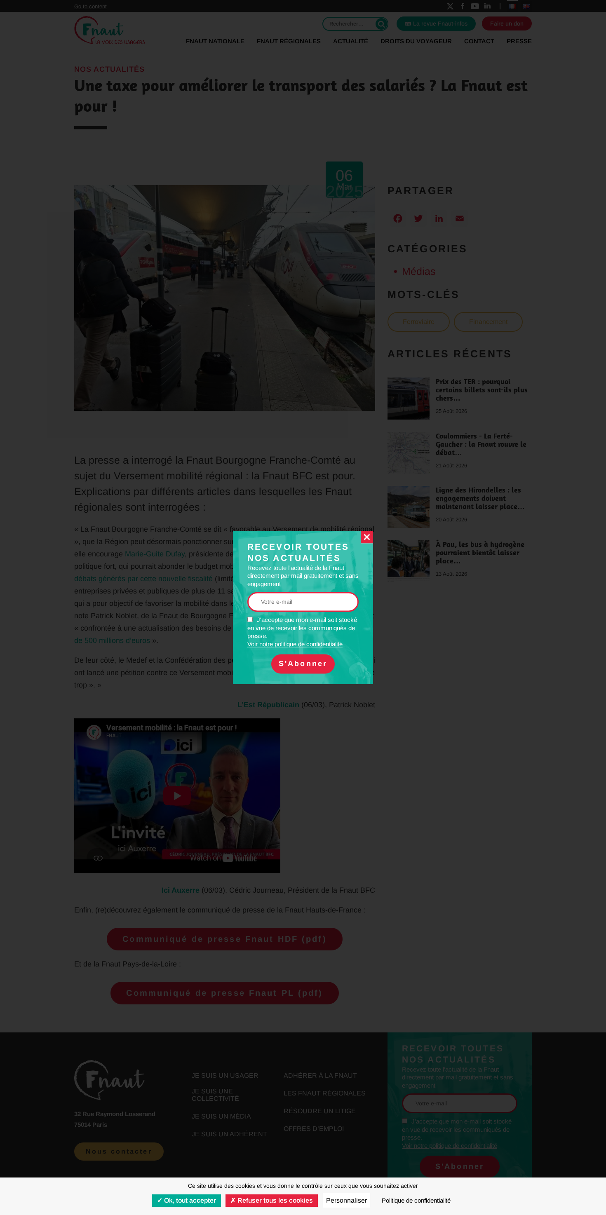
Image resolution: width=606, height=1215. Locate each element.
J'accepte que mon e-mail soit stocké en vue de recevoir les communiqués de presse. (302, 632)
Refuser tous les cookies (274, 1200)
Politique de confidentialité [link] (416, 1200)
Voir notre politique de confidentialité (295, 643)
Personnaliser (346, 1200)
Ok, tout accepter (189, 1200)
